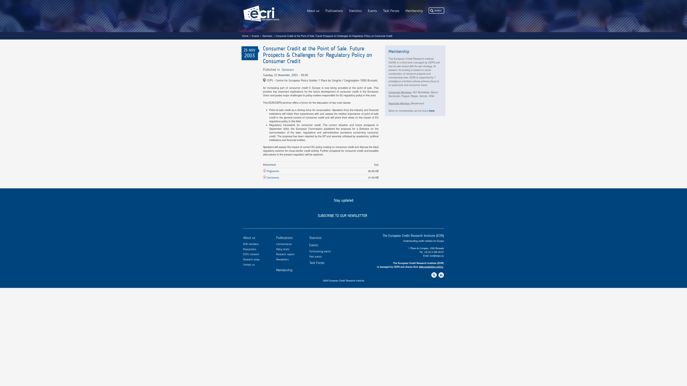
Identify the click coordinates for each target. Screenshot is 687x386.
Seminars (267, 36)
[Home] (261, 10)
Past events (315, 256)
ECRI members (251, 244)
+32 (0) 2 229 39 (432, 252)
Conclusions (273, 177)
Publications (334, 11)
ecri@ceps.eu (437, 255)
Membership (414, 11)
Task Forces (391, 11)
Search (438, 10)
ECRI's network (251, 254)
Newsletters (282, 259)
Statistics (355, 11)
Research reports (285, 254)
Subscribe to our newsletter (342, 215)
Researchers (249, 249)
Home (245, 36)
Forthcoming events (320, 251)
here (432, 110)
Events (372, 11)
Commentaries (284, 244)
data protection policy (431, 266)
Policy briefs (282, 249)
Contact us (249, 264)
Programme (273, 171)
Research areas (251, 259)
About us (313, 11)
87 (442, 252)
